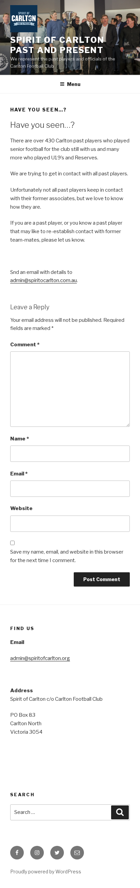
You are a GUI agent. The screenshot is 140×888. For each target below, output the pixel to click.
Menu (74, 84)
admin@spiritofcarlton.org (40, 658)
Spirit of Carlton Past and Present (57, 45)
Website (21, 508)
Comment (24, 345)
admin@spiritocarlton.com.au (43, 280)
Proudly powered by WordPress (45, 871)
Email (19, 474)
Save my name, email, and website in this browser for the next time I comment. (66, 556)
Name (19, 439)
